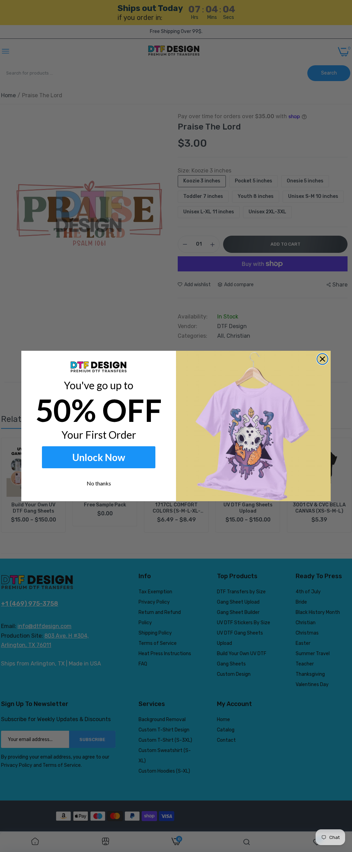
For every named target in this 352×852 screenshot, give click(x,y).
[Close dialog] (322, 359)
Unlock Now (98, 457)
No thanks (99, 483)
